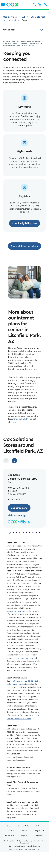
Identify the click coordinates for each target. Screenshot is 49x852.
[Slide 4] (19, 532)
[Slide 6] (26, 532)
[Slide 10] (39, 532)
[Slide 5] (23, 532)
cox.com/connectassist (20, 611)
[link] (3, 4)
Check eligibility (21, 419)
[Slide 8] (32, 532)
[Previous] (6, 460)
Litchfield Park (38, 17)
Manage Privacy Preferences (24, 847)
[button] (34, 4)
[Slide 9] (36, 532)
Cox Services (10, 17)
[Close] (45, 799)
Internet (12, 20)
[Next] (14, 460)
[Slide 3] (16, 532)
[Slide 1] (10, 532)
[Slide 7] (29, 532)
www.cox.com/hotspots (25, 658)
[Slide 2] (13, 532)
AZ (23, 17)
